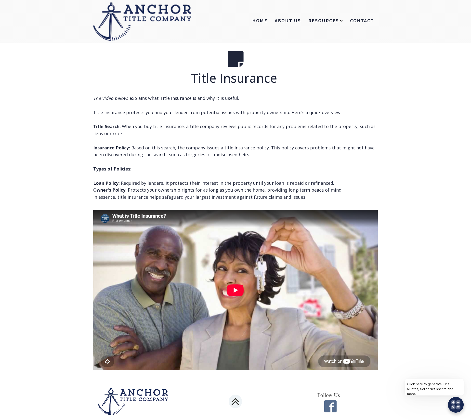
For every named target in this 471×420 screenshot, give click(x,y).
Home (259, 20)
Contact (362, 20)
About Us (288, 20)
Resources (323, 20)
